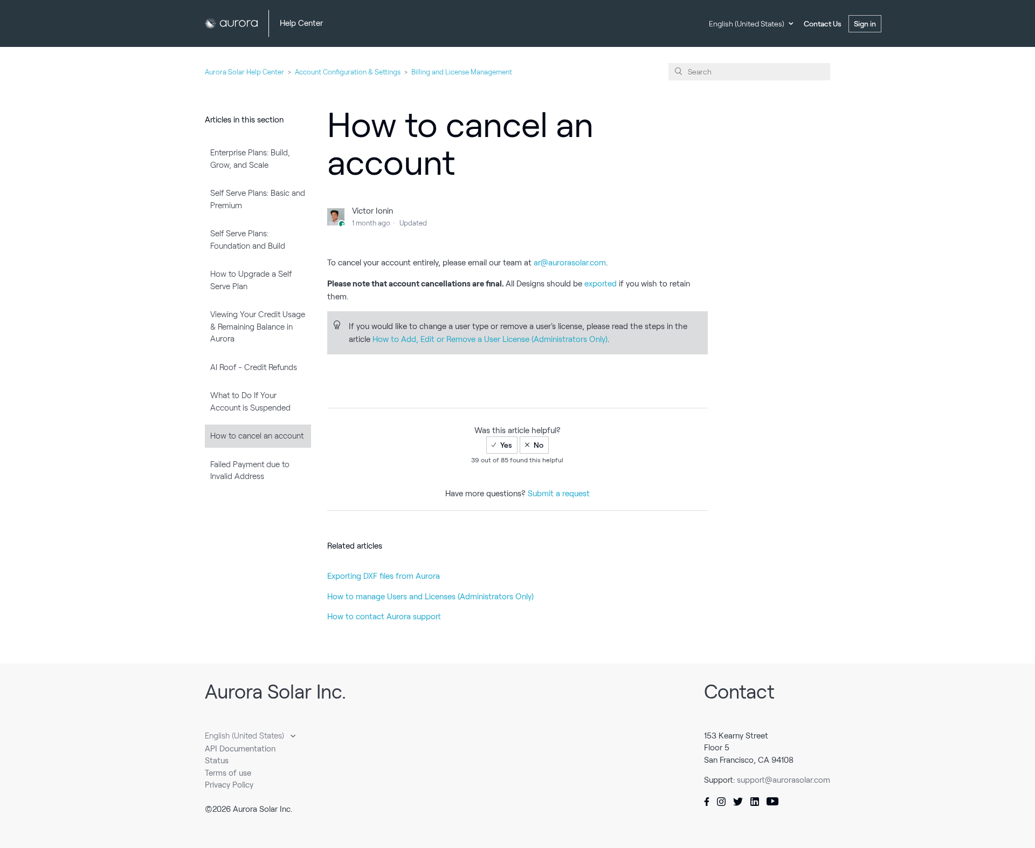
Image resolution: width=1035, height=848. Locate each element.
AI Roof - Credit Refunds (253, 367)
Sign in (865, 23)
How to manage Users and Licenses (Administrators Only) (430, 596)
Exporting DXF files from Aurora (383, 576)
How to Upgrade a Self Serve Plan (251, 280)
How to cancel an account (256, 436)
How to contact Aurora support (384, 616)
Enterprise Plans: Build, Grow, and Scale (250, 158)
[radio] (502, 445)
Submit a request (559, 493)
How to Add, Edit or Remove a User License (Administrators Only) (490, 339)
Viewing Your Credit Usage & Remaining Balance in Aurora (257, 326)
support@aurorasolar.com (783, 780)
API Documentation (240, 748)
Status (217, 760)
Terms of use (228, 773)
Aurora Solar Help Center (244, 72)
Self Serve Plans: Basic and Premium (257, 199)
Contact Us (822, 23)
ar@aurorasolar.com (570, 262)
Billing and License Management (461, 72)
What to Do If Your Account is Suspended (250, 401)
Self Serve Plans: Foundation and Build (247, 239)
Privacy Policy (229, 785)
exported (600, 283)
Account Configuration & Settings (348, 72)
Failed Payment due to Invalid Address (249, 470)
